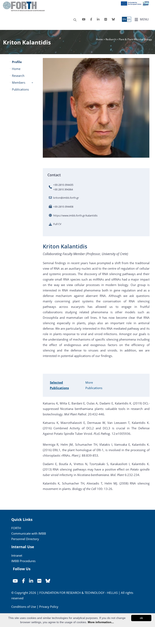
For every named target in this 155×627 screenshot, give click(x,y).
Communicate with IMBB (28, 533)
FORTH (16, 528)
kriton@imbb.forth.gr (66, 198)
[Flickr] (105, 19)
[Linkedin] (98, 19)
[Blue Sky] (113, 19)
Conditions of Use (23, 607)
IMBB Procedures (23, 561)
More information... (101, 622)
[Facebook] (91, 19)
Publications (20, 89)
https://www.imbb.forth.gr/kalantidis (75, 215)
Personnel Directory (25, 539)
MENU (144, 19)
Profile (17, 62)
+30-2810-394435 (63, 185)
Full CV (57, 224)
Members (18, 82)
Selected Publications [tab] (59, 385)
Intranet (16, 555)
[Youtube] (84, 19)
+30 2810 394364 (63, 189)
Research (111, 39)
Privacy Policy (48, 607)
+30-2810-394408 (63, 206)
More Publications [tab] (93, 385)
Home (100, 39)
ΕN (124, 19)
